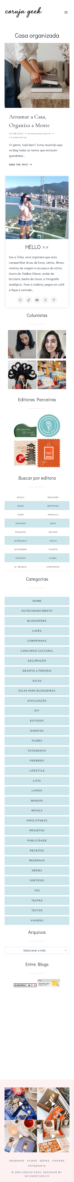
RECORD (53, 532)
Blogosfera (37, 621)
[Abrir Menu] (65, 12)
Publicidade (37, 840)
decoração (37, 660)
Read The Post (20, 164)
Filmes (37, 740)
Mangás (37, 800)
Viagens (37, 920)
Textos (37, 910)
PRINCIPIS (20, 532)
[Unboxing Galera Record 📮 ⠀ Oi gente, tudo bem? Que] (53, 1136)
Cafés (37, 631)
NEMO (20, 505)
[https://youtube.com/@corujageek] (37, 300)
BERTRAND (53, 505)
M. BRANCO (20, 566)
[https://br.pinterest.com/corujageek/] (53, 300)
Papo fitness (37, 820)
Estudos (37, 720)
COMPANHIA (53, 566)
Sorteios (37, 880)
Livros (37, 790)
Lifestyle (37, 770)
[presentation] (37, 75)
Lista (37, 780)
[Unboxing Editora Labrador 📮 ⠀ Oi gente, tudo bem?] (53, 1103)
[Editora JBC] (25, 453)
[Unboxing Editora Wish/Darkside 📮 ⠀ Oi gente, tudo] (21, 1103)
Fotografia (37, 750)
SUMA (20, 514)
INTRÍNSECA (20, 540)
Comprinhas (37, 641)
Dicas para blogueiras (37, 690)
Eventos (37, 731)
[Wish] (48, 425)
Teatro (37, 900)
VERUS (53, 540)
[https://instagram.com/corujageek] (20, 300)
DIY (37, 710)
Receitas (37, 850)
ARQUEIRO (53, 497)
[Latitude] (25, 430)
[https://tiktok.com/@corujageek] (28, 300)
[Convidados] (52, 375)
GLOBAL (53, 558)
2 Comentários (18, 137)
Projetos (37, 830)
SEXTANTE (20, 558)
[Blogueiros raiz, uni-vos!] (25, 985)
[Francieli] (22, 374)
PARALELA (53, 514)
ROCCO (20, 497)
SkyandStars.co (37, 1176)
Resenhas (37, 860)
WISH (53, 523)
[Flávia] (22, 344)
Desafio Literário (37, 671)
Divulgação (37, 701)
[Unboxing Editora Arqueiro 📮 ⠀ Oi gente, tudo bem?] (21, 1136)
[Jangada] (48, 453)
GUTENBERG (20, 549)
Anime (37, 601)
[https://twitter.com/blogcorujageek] (45, 300)
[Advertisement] (37, 1029)
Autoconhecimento (39, 133)
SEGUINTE (20, 523)
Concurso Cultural (37, 651)
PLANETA (53, 549)
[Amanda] (51, 344)
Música (37, 810)
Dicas (37, 681)
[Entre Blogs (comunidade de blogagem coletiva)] (48, 983)
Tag (37, 890)
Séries (37, 870)
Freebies (37, 760)
